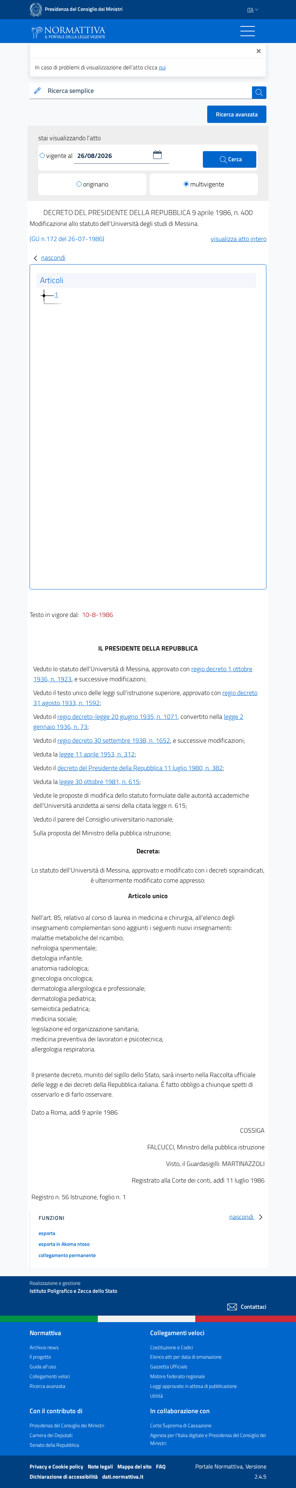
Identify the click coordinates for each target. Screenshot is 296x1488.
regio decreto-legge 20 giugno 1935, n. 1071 (117, 716)
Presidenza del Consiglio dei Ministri (67, 1425)
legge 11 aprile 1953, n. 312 (97, 754)
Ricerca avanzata (237, 114)
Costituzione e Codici (171, 1347)
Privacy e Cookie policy (57, 1466)
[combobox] (148, 91)
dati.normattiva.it (122, 1476)
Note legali (101, 1466)
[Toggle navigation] (247, 31)
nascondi (53, 257)
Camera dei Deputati (51, 1435)
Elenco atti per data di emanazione (186, 1356)
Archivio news (44, 1347)
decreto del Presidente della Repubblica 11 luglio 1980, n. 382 (140, 768)
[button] (157, 154)
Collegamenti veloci (50, 1376)
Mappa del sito (135, 1466)
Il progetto (40, 1356)
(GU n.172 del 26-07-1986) (67, 239)
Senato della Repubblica (54, 1445)
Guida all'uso (43, 1366)
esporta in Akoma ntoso (64, 1244)
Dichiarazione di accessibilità (64, 1476)
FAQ (161, 1466)
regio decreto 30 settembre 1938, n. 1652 (113, 740)
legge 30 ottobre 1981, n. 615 (99, 781)
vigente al (60, 155)
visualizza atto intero (238, 239)
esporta (47, 1233)
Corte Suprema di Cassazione (181, 1425)
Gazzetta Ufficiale (168, 1366)
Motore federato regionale (177, 1376)
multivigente (207, 184)
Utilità (156, 1395)
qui (162, 67)
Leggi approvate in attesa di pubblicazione (193, 1386)
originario (95, 184)
